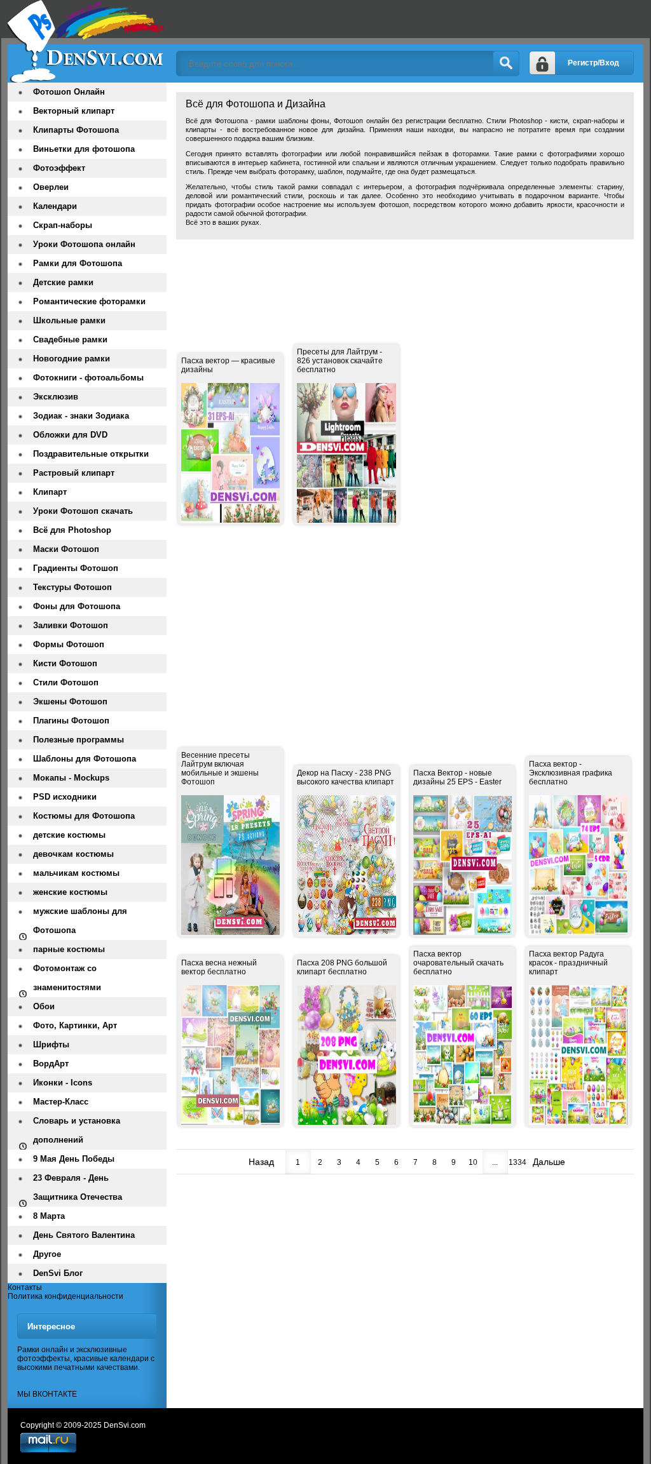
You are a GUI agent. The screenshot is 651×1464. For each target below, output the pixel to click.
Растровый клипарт (73, 473)
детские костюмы (69, 835)
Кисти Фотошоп (65, 663)
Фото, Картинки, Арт (75, 1025)
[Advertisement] (407, 277)
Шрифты (51, 1044)
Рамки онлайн (42, 1349)
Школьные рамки (69, 320)
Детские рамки (63, 282)
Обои (44, 1006)
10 (473, 1162)
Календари (55, 206)
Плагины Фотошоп (71, 720)
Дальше (549, 1162)
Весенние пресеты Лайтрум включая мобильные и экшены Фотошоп (220, 768)
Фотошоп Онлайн (69, 92)
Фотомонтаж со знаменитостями (67, 978)
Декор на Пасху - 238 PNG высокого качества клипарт (345, 777)
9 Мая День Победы (73, 1159)
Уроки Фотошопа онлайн (84, 244)
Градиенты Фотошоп (75, 568)
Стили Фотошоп (66, 682)
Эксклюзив (55, 396)
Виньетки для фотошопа (84, 149)
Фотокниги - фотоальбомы (88, 377)
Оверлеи (51, 187)
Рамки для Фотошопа (77, 263)
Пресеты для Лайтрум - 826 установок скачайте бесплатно (340, 360)
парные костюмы (69, 949)
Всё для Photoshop (72, 530)
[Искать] (506, 63)
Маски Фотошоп (66, 549)
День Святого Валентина (84, 1235)
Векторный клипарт (73, 111)
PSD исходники (65, 797)
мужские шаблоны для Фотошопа (80, 920)
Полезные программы (78, 739)
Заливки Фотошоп (70, 625)
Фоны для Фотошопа (76, 606)
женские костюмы (70, 892)
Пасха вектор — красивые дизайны (228, 365)
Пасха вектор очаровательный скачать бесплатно (458, 963)
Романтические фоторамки (89, 301)
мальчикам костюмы (76, 873)
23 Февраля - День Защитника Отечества (77, 1187)
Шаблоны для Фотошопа (84, 758)
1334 (517, 1162)
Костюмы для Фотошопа (84, 816)
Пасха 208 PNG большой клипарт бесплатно (342, 967)
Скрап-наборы (62, 225)
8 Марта (49, 1216)
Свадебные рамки (70, 339)
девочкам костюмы (73, 854)
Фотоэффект (59, 168)
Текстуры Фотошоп (72, 587)
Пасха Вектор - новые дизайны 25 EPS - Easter (457, 777)
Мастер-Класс (60, 1101)
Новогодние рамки (71, 358)
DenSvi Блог (58, 1273)
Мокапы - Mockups (71, 777)
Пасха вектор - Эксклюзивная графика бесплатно (570, 773)
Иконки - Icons (62, 1082)
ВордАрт (51, 1063)
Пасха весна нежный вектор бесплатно (219, 967)
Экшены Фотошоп (70, 701)
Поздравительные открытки (91, 454)
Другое (47, 1254)
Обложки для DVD (70, 435)
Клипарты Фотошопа (76, 130)
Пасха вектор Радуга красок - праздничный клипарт (568, 963)
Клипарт (50, 492)
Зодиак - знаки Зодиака (81, 415)
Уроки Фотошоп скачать (83, 511)
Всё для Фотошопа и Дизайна (87, 41)
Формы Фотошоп (68, 644)
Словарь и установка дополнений (76, 1130)
